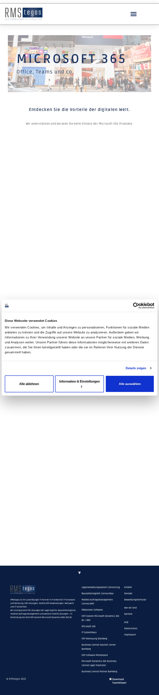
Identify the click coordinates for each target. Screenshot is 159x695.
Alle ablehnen (29, 383)
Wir (28, 123)
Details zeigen (136, 368)
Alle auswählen (130, 383)
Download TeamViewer (119, 681)
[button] (134, 14)
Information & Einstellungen (79, 381)
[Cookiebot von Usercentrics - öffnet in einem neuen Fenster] (136, 306)
